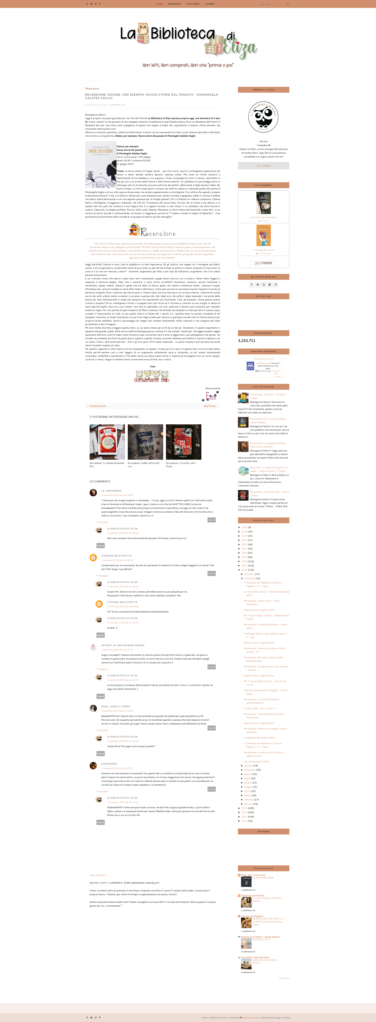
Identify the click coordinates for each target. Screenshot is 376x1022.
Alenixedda (109, 763)
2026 (244, 527)
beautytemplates (252, 1017)
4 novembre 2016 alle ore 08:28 (117, 495)
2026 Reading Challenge (264, 358)
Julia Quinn (265, 221)
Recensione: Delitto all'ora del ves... (143, 464)
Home (159, 4)
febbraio (249, 799)
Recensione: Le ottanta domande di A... (107, 464)
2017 (244, 565)
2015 (244, 808)
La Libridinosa (111, 490)
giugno (247, 782)
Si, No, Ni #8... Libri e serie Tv (260, 708)
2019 (244, 557)
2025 (244, 531)
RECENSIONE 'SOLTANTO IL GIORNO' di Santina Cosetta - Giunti (267, 921)
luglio (247, 778)
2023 (244, 540)
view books (277, 376)
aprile (247, 791)
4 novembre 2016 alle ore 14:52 (123, 622)
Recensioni (174, 4)
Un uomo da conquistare (264, 217)
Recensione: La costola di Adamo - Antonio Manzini (262, 701)
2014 (244, 812)
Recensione (92, 88)
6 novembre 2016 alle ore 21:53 (117, 768)
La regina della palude (262, 877)
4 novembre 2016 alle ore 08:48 (123, 606)
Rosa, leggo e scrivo (115, 706)
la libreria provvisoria (252, 895)
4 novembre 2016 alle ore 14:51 (123, 679)
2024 (244, 535)
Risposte (103, 522)
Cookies (210, 4)
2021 (244, 548)
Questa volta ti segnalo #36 (259, 609)
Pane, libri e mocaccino (253, 875)
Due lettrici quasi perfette (255, 957)
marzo (247, 795)
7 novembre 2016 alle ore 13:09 (123, 741)
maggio (248, 786)
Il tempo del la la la (263, 249)
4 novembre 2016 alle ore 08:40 (123, 533)
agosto (248, 774)
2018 (244, 561)
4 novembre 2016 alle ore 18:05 (117, 710)
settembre (250, 769)
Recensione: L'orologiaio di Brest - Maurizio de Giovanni (268, 444)
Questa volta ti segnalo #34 (259, 675)
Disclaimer (193, 4)
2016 (244, 569)
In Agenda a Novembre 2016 (259, 737)
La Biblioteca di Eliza (97, 105)
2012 (244, 820)
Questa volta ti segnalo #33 (259, 723)
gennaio (248, 803)
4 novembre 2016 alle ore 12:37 (117, 649)
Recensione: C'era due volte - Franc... (181, 464)
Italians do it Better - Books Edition (260, 936)
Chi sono (263, 165)
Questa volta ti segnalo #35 (259, 642)
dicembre (249, 574)
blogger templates (283, 1017)
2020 (244, 552)
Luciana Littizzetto (264, 253)
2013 (244, 816)
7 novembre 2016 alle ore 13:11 (123, 802)
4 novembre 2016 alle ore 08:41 (123, 586)
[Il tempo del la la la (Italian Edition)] (263, 245)
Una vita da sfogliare (252, 916)
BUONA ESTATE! (261, 939)
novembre (249, 578)
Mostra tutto (284, 978)
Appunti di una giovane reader (123, 645)
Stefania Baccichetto (116, 555)
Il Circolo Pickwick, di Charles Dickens (267, 899)
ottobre (248, 765)
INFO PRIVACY (98, 875)
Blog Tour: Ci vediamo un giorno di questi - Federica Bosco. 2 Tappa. (268, 469)
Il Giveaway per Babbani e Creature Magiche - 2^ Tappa (263, 744)
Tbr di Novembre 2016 (256, 761)
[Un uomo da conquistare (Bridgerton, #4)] (263, 213)
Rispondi (211, 520)
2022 (244, 544)
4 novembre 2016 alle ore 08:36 (117, 560)
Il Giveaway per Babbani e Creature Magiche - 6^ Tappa (263, 584)
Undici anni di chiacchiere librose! (264, 961)
